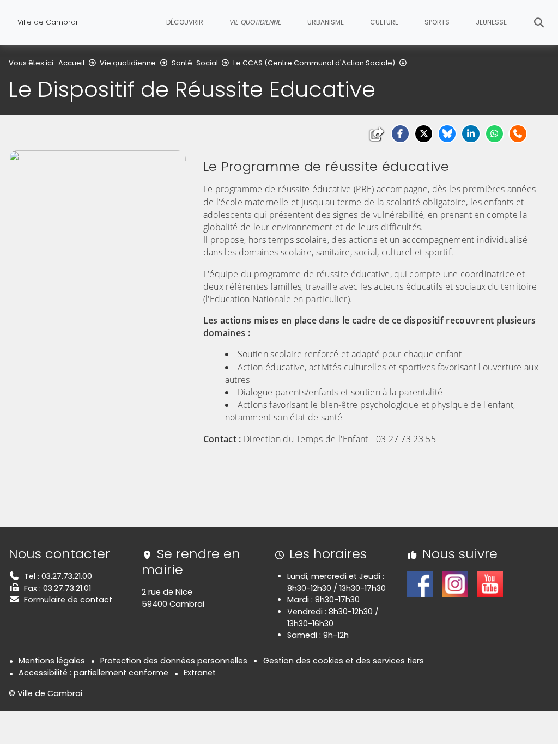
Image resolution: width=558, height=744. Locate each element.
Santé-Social (195, 63)
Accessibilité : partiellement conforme (93, 672)
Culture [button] (384, 22)
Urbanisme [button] (325, 22)
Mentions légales (52, 660)
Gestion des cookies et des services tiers (343, 660)
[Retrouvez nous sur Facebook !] (420, 583)
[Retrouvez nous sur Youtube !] (490, 583)
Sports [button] (437, 22)
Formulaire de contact (68, 599)
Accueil (71, 63)
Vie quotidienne (128, 63)
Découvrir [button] (184, 22)
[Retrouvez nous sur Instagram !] (455, 583)
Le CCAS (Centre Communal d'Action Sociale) (314, 63)
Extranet (200, 672)
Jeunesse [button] (491, 22)
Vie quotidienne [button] (255, 22)
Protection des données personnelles (173, 660)
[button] (400, 133)
